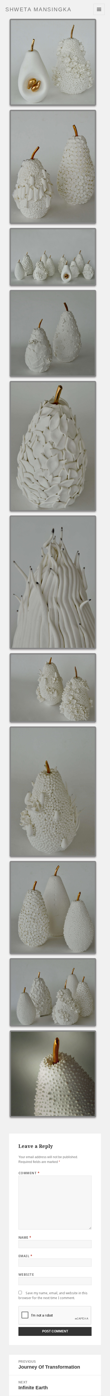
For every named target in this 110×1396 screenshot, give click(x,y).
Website (26, 1274)
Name (25, 1237)
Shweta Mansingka (38, 9)
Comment (29, 1173)
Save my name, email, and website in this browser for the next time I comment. (53, 1295)
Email (25, 1256)
